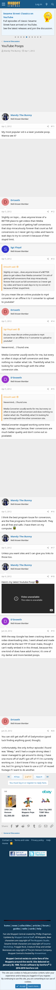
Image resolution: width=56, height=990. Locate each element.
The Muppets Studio (39, 940)
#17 (52, 547)
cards (32, 928)
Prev (17, 776)
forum (45, 925)
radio (24, 928)
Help (48, 840)
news (14, 925)
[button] (3, 4)
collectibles (25, 925)
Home (5, 843)
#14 (52, 321)
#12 (52, 211)
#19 (52, 631)
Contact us (7, 840)
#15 (52, 389)
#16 (52, 511)
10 (40, 37)
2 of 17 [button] (28, 776)
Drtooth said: (10, 266)
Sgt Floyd (16, 247)
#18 (52, 576)
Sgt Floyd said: (10, 329)
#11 (52, 126)
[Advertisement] (28, 82)
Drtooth (15, 200)
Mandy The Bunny (12, 50)
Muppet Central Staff (24, 937)
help (39, 928)
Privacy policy (37, 840)
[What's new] (46, 4)
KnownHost (40, 953)
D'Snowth (16, 377)
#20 (52, 731)
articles (37, 925)
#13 (52, 259)
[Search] (52, 4)
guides (16, 928)
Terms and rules (21, 840)
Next (38, 776)
